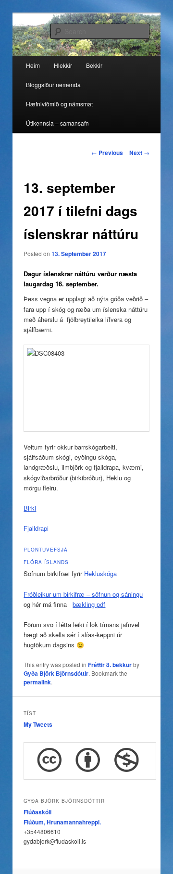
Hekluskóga (100, 573)
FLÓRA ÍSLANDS (46, 562)
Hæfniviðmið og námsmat (59, 104)
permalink (37, 682)
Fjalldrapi (36, 528)
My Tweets (38, 724)
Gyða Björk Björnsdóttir (56, 673)
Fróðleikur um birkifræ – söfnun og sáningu (83, 594)
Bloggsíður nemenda (53, 84)
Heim (33, 65)
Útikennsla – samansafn (57, 123)
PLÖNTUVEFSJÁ (46, 549)
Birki (30, 508)
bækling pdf (89, 604)
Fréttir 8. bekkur (110, 664)
